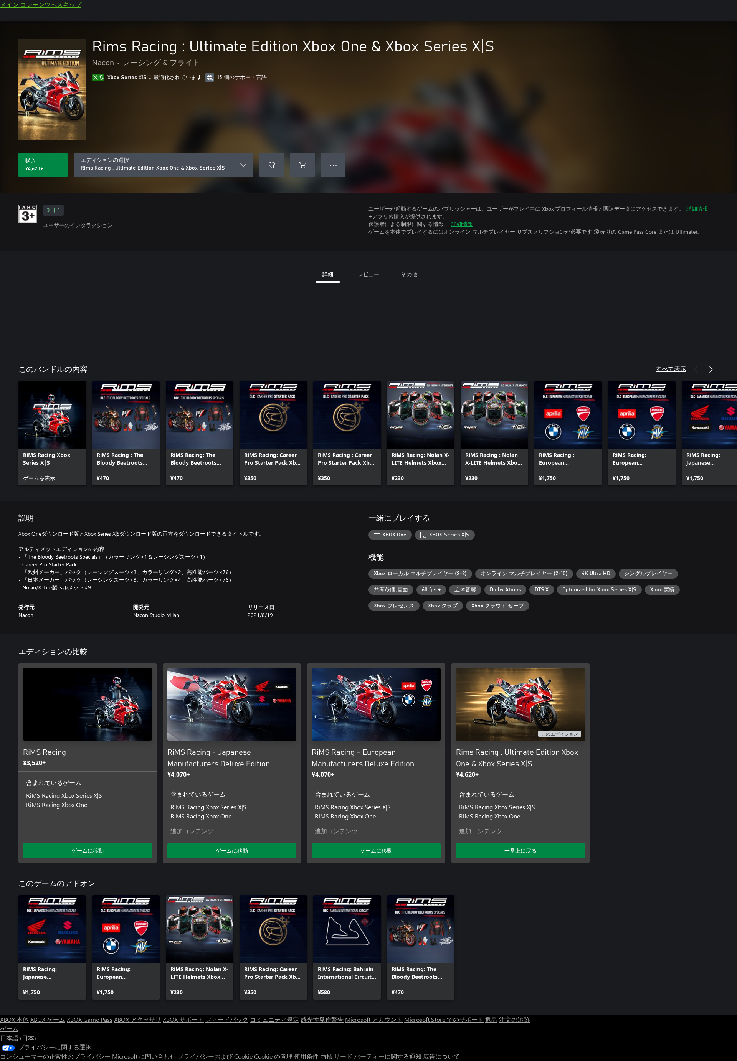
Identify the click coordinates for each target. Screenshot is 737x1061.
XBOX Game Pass (89, 1019)
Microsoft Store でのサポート (444, 1019)
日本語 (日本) (18, 1038)
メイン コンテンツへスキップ (40, 4)
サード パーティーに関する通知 (377, 1056)
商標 (326, 1056)
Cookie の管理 (273, 1056)
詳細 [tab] (327, 274)
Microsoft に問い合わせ (144, 1056)
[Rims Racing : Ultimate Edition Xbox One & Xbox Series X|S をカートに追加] (302, 165)
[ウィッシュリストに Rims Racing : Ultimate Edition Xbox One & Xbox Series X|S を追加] (271, 165)
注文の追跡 (514, 1019)
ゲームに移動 (87, 850)
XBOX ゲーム (47, 1019)
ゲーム (9, 1029)
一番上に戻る (520, 850)
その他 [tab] (409, 274)
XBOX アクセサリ (137, 1019)
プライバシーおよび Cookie (215, 1056)
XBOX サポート (183, 1019)
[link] (52, 433)
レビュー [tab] (368, 274)
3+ (49, 210)
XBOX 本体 (14, 1019)
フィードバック (226, 1019)
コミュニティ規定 (274, 1019)
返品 (491, 1019)
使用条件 (306, 1056)
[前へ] (695, 369)
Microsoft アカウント (374, 1019)
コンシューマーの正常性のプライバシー (55, 1056)
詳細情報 (697, 208)
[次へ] (711, 369)
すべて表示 (671, 369)
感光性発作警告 (322, 1019)
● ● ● (333, 165)
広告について (441, 1056)
